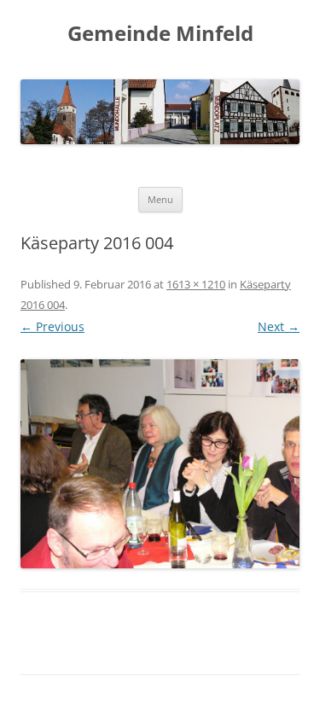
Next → (279, 326)
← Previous (52, 326)
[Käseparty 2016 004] (160, 463)
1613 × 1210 (195, 284)
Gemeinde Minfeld (160, 33)
